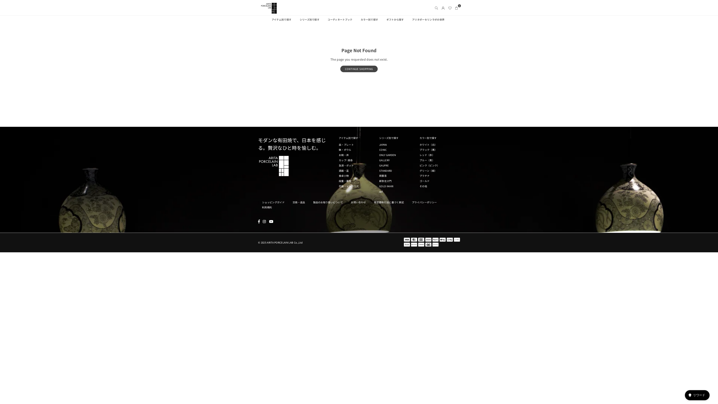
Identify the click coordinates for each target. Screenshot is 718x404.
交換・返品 (299, 202)
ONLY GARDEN (387, 155)
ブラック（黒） (428, 150)
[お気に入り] (450, 7)
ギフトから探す (395, 19)
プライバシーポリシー (424, 202)
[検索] (436, 7)
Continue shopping (359, 69)
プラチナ (424, 175)
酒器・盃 (344, 170)
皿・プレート (346, 144)
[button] (456, 7)
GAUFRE (384, 165)
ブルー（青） (427, 160)
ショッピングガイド (273, 202)
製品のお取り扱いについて (328, 202)
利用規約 (267, 207)
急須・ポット (346, 165)
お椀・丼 (344, 155)
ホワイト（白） (428, 144)
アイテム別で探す (282, 19)
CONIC (383, 150)
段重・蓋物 (345, 181)
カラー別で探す (369, 19)
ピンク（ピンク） (430, 165)
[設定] (443, 7)
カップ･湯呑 (346, 160)
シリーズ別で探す (310, 19)
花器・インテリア (349, 186)
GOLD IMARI (386, 186)
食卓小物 (344, 175)
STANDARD (385, 170)
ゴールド (424, 181)
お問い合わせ (358, 202)
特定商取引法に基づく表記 (389, 202)
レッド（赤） (427, 155)
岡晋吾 (383, 175)
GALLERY (384, 160)
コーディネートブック (340, 19)
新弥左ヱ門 (385, 181)
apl (381, 191)
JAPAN (383, 144)
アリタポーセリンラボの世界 (428, 19)
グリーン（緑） (428, 170)
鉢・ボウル (345, 150)
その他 (423, 186)
